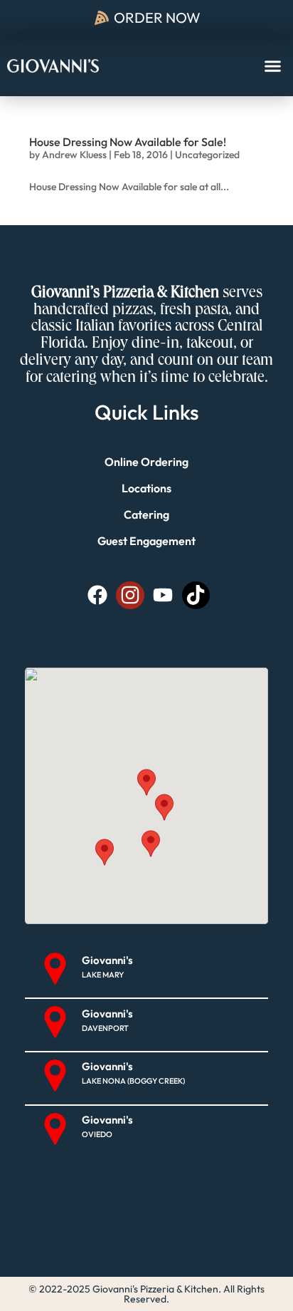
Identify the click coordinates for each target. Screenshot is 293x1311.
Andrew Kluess (74, 154)
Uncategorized (207, 154)
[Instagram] (130, 595)
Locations (146, 488)
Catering (146, 514)
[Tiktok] (196, 595)
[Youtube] (163, 595)
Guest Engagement (146, 541)
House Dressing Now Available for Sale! (127, 142)
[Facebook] (97, 595)
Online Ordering (146, 462)
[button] (273, 66)
